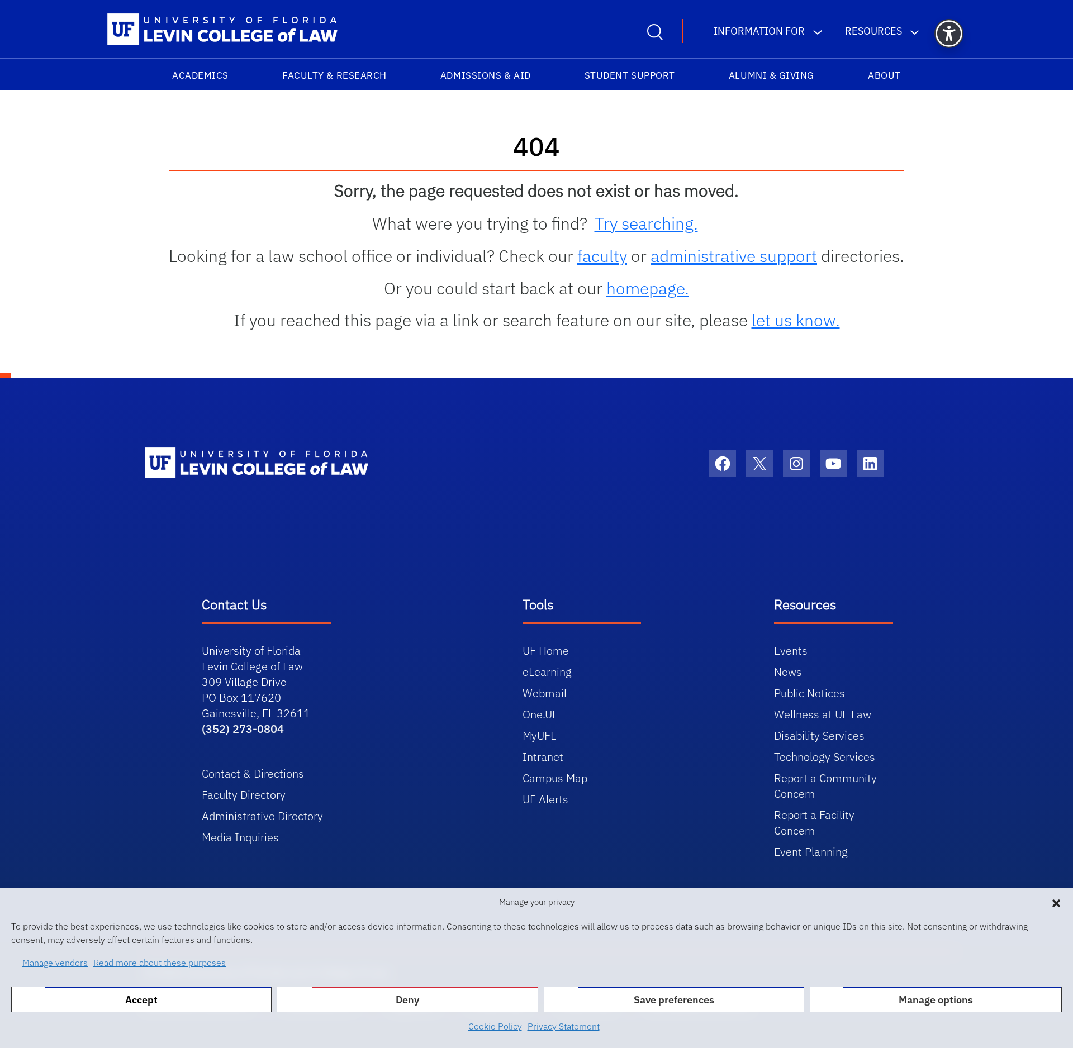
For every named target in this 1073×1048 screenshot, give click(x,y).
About (884, 75)
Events (791, 650)
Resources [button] (873, 31)
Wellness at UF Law (822, 714)
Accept (141, 999)
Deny (407, 999)
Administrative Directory (262, 815)
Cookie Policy (495, 1026)
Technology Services (824, 756)
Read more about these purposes (159, 962)
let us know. (796, 320)
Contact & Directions (253, 773)
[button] (1056, 902)
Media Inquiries (240, 837)
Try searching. (646, 223)
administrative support (734, 255)
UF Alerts (545, 799)
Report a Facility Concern (814, 822)
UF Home (546, 650)
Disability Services (819, 735)
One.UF (540, 714)
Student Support (630, 75)
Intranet (543, 756)
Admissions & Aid (485, 75)
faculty (602, 255)
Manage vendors (55, 962)
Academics (200, 75)
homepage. (647, 288)
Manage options (936, 999)
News (788, 671)
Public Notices (809, 693)
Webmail (545, 693)
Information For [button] (759, 31)
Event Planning (811, 851)
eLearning (547, 671)
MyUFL (539, 735)
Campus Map (555, 777)
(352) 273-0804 (243, 728)
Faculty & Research (334, 75)
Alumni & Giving (771, 75)
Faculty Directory (244, 794)
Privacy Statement (564, 1026)
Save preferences (674, 999)
